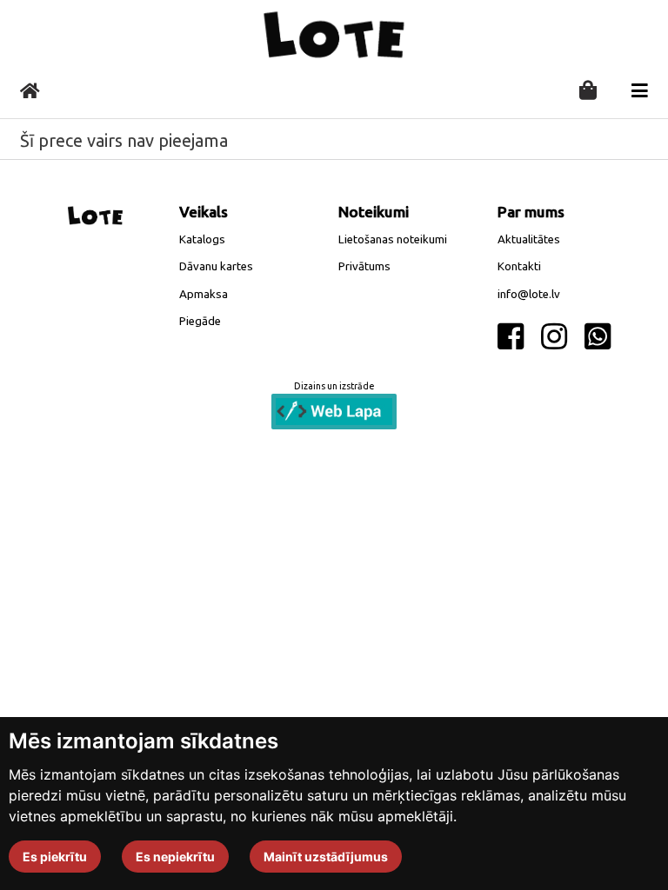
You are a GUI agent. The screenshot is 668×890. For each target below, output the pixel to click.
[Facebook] (511, 337)
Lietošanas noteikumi (392, 239)
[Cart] (588, 91)
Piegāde (200, 321)
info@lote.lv (529, 294)
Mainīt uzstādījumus (326, 856)
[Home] (30, 91)
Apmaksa (203, 294)
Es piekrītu (55, 856)
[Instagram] (554, 337)
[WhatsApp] (597, 337)
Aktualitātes (529, 239)
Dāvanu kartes (216, 266)
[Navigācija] (639, 91)
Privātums (364, 266)
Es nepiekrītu (175, 856)
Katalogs (202, 239)
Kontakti (519, 266)
